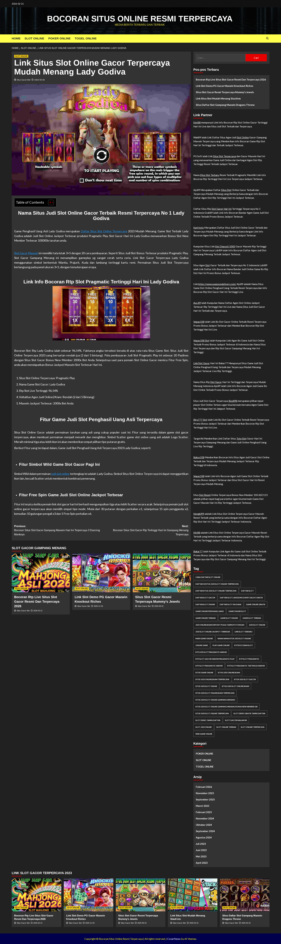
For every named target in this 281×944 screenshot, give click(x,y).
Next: (150, 530)
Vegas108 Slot (201, 340)
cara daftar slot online (207, 577)
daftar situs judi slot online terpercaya (215, 591)
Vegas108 (198, 321)
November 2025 (205, 793)
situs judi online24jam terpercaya (212, 679)
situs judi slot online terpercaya (212, 713)
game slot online (229, 618)
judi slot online (60, 473)
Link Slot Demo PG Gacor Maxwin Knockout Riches (224, 85)
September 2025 (205, 799)
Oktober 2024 (204, 824)
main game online (204, 638)
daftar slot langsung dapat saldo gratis (241, 598)
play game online (221, 645)
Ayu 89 (197, 302)
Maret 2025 (202, 805)
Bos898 (233, 400)
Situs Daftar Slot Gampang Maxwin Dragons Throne (225, 104)
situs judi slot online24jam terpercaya (214, 693)
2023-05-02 (39, 80)
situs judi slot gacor (245, 679)
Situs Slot (226, 190)
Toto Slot (241, 438)
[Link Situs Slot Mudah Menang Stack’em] (192, 894)
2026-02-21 (37, 611)
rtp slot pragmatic (249, 659)
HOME (16, 38)
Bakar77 (198, 551)
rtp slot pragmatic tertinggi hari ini (246, 666)
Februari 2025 (204, 812)
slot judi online (203, 727)
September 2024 (205, 831)
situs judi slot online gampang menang (215, 700)
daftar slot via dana (230, 604)
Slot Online (243, 137)
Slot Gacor (216, 382)
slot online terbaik (226, 727)
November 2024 (205, 818)
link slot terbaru (243, 632)
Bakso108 (198, 457)
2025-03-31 (194, 923)
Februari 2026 (204, 786)
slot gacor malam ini (236, 720)
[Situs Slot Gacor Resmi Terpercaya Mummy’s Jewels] (162, 573)
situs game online (204, 672)
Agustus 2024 (204, 837)
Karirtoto (198, 227)
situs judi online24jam (229, 672)
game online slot (237, 611)
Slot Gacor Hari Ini (222, 208)
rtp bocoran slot (243, 645)
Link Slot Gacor (201, 363)
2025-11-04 (98, 606)
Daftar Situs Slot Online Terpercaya (104, 231)
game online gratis (255, 604)
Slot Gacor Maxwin (26, 253)
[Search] (267, 38)
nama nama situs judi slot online (234, 638)
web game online (203, 734)
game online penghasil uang (209, 611)
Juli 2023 (201, 843)
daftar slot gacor (205, 598)
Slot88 (197, 122)
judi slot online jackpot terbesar (212, 632)
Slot (207, 265)
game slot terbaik (252, 618)
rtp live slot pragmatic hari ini (211, 652)
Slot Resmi (205, 494)
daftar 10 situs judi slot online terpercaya (217, 584)
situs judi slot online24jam (235, 686)
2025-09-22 (158, 606)
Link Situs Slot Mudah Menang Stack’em (218, 98)
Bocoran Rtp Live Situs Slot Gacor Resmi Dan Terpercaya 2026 (36, 601)
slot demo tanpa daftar (207, 720)
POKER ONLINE (59, 38)
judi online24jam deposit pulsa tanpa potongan (219, 625)
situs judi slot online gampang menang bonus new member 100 (226, 707)
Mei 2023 (201, 856)
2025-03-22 (246, 923)
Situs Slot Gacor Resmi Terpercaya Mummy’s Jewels (225, 92)
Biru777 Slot (200, 419)
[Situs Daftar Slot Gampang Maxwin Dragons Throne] (244, 894)
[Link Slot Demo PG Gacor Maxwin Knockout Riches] (101, 573)
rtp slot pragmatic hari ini (209, 666)
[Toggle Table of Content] (49, 202)
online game (201, 645)
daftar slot (247, 591)
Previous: (57, 530)
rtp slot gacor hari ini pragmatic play (214, 659)
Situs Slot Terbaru (209, 175)
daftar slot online (205, 604)
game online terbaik (205, 618)
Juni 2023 (201, 850)
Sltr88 (196, 532)
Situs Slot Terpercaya (224, 156)
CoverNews (174, 938)
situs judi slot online (206, 686)
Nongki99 (198, 513)
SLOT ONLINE (34, 38)
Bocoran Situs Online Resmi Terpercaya (140, 18)
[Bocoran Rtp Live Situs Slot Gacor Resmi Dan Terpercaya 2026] (41, 573)
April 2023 (202, 862)
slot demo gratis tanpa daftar (249, 713)
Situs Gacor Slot (23, 80)
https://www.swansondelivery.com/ (217, 284)
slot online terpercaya (252, 727)
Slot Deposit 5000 (225, 246)
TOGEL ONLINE (86, 38)
